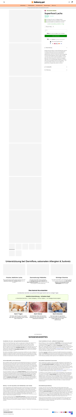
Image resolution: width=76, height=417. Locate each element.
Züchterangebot (45, 409)
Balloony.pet (12, 414)
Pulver (62, 369)
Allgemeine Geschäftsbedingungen (15, 409)
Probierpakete (31, 5)
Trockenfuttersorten (59, 348)
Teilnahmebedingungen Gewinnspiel (36, 409)
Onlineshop (22, 5)
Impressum (24, 409)
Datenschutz (28, 409)
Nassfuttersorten (59, 370)
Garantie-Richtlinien (6, 410)
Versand (4, 409)
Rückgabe (8, 409)
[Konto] (69, 2)
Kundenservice (39, 5)
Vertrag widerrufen (8, 412)
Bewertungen (47, 5)
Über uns (54, 5)
